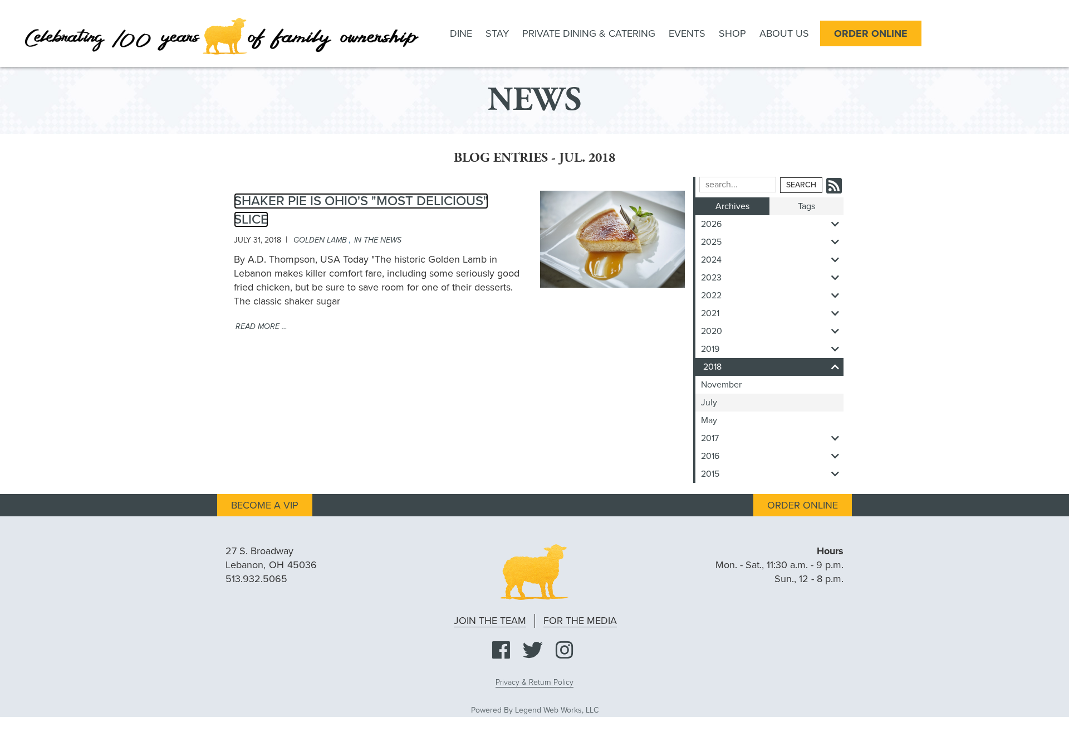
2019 (710, 349)
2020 (711, 331)
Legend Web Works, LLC (557, 710)
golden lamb (320, 240)
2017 (710, 438)
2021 (710, 313)
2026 (711, 224)
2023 (711, 277)
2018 (712, 366)
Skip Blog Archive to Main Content (782, 155)
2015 (710, 474)
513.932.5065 (256, 579)
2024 (711, 259)
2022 (711, 295)
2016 (710, 456)
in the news (377, 240)
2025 (711, 242)
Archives (732, 206)
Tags (806, 206)
